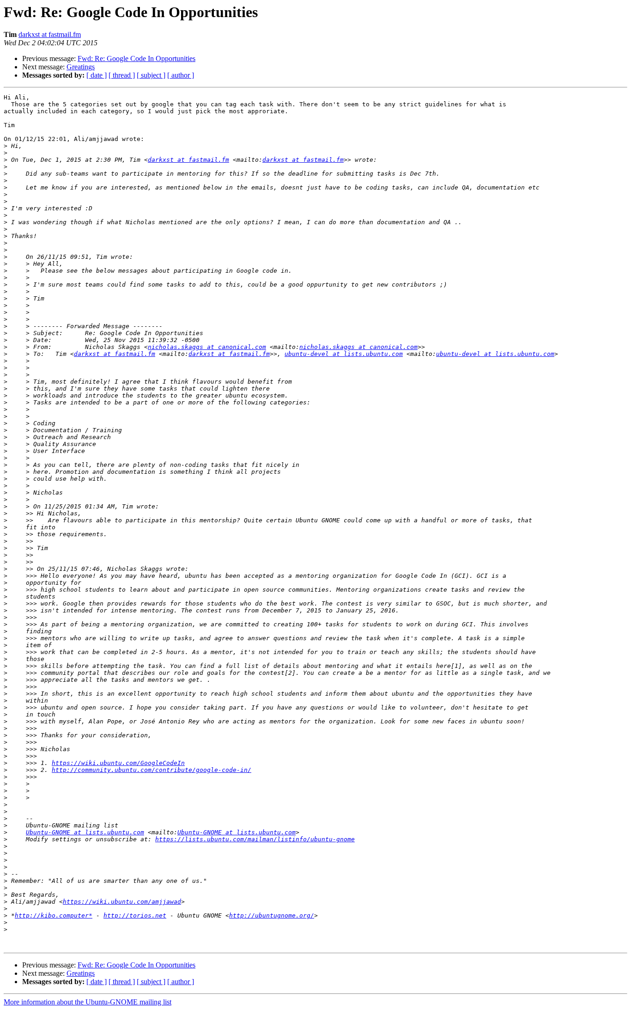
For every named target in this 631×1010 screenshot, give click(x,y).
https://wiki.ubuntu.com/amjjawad (122, 901)
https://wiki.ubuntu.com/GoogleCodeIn (118, 762)
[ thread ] (122, 75)
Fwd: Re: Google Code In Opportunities (136, 58)
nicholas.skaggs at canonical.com (207, 346)
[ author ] (180, 75)
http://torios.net (134, 915)
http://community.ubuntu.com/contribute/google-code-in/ (151, 769)
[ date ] (96, 75)
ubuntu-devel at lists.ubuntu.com (344, 353)
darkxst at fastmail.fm (49, 34)
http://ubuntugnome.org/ (271, 915)
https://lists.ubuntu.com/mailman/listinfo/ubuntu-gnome (255, 839)
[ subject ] (151, 75)
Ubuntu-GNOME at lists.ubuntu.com (85, 832)
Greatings (81, 67)
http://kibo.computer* (53, 915)
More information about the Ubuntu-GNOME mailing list (87, 1002)
